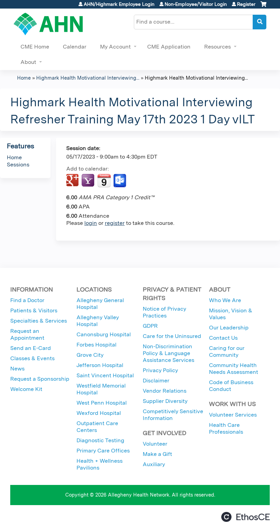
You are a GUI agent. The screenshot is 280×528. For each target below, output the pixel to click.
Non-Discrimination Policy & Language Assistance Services (168, 353)
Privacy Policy (160, 370)
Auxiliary (154, 464)
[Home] (48, 24)
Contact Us (223, 338)
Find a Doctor (27, 300)
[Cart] (263, 7)
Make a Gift (157, 454)
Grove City (89, 355)
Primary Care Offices (103, 450)
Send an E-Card (30, 348)
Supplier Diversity (165, 401)
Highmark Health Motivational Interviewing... (87, 78)
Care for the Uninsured (172, 336)
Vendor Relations (164, 391)
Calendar (74, 46)
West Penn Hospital (101, 403)
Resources (217, 46)
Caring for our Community (226, 351)
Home (24, 78)
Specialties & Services (38, 320)
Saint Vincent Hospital (105, 375)
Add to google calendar (73, 181)
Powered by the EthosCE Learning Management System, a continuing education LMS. (245, 517)
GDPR (150, 326)
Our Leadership (229, 327)
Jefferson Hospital (99, 365)
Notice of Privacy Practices (164, 312)
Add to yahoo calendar (89, 181)
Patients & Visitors (33, 310)
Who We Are (225, 300)
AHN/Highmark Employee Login (119, 4)
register (115, 223)
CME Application (169, 46)
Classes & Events (32, 358)
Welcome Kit (26, 389)
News (17, 368)
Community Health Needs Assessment (233, 368)
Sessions (18, 164)
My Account (115, 46)
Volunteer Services (233, 414)
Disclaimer (156, 380)
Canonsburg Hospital (103, 334)
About (28, 62)
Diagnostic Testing (100, 440)
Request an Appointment (27, 334)
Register (246, 4)
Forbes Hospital (96, 344)
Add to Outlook (120, 181)
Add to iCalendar (104, 180)
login (90, 223)
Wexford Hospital (98, 413)
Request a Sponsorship (39, 379)
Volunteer (155, 444)
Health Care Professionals (226, 428)
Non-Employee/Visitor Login (196, 4)
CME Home (34, 46)
